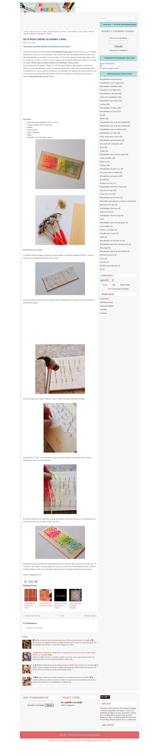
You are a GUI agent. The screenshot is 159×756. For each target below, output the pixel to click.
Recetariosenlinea (106, 302)
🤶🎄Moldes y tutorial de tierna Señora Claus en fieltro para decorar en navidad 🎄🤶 (65, 665)
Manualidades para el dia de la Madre (113, 251)
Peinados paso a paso (108, 233)
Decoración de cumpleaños (109, 144)
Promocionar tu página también (109, 68)
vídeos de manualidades (108, 97)
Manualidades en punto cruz (110, 169)
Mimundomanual (78, 735)
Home (26, 31)
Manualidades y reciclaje (109, 93)
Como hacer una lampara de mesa (45, 605)
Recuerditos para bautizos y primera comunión (116, 201)
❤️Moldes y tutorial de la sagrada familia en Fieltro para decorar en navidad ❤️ (62, 640)
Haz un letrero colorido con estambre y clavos (44, 39)
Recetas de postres (107, 255)
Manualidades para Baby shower (111, 187)
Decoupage (104, 248)
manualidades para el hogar (77, 31)
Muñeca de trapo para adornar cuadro (60, 606)
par (101, 269)
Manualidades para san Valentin (111, 129)
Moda (102, 147)
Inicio (62, 616)
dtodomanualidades (107, 306)
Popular (104, 285)
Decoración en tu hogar (38, 31)
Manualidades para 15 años (110, 197)
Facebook (58, 566)
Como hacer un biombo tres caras (29, 606)
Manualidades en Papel (108, 111)
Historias (103, 262)
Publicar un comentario (34, 628)
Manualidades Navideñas (109, 86)
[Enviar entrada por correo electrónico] (25, 581)
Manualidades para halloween (110, 140)
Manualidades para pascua (109, 176)
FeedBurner (123, 50)
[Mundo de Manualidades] (101, 66)
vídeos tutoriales (106, 158)
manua (102, 258)
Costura (102, 104)
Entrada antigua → (91, 616)
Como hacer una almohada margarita (75, 606)
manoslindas (104, 299)
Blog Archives (125, 285)
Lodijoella (103, 309)
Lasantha (78, 740)
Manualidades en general (57, 31)
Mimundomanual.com (81, 52)
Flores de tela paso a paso (109, 137)
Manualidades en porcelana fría (111, 241)
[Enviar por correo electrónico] (29, 581)
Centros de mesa (106, 194)
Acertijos (103, 165)
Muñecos (103, 162)
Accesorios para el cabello (109, 172)
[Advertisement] (42, 20)
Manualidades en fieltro (108, 108)
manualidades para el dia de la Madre (113, 122)
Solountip (103, 313)
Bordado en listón (106, 183)
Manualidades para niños (109, 101)
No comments (31, 43)
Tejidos (102, 151)
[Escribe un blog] (31, 581)
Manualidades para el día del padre (112, 154)
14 (101, 219)
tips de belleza (105, 226)
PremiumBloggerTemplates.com (91, 740)
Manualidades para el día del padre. (112, 223)
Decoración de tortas (107, 205)
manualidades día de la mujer (110, 215)
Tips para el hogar (106, 190)
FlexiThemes (59, 740)
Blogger (126, 289)
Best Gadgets (106, 740)
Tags (114, 285)
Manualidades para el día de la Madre (113, 126)
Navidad (103, 180)
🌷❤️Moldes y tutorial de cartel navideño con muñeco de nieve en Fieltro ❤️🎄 (62, 677)
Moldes (102, 119)
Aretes (102, 237)
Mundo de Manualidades (107, 63)
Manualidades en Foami (108, 133)
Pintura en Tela (105, 212)
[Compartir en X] (34, 581)
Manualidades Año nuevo (109, 208)
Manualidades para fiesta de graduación (114, 244)
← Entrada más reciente (31, 616)
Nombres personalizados (109, 266)
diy (101, 115)
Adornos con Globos (107, 230)
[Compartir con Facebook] (36, 581)
